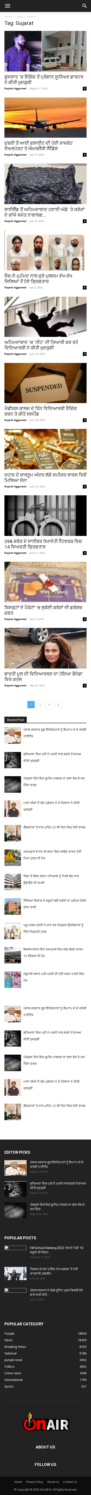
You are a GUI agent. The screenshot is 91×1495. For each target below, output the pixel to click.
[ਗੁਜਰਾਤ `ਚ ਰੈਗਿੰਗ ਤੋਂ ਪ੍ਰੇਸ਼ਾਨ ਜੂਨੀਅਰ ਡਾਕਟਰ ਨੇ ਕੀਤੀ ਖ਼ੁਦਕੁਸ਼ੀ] (45, 51)
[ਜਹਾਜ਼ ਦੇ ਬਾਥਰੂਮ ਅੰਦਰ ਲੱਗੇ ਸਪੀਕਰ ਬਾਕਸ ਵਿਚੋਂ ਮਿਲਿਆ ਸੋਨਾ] (45, 449)
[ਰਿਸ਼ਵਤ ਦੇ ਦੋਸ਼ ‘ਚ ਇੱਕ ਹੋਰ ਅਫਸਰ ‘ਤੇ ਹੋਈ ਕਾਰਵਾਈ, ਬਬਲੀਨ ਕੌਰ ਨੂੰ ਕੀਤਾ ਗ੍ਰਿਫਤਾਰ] (15, 1273)
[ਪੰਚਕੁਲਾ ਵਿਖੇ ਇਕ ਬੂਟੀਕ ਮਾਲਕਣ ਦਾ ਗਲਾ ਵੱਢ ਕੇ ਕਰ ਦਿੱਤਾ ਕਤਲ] (15, 1210)
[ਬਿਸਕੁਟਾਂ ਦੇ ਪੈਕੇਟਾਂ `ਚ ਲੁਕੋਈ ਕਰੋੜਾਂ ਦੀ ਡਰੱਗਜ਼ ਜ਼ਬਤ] (45, 582)
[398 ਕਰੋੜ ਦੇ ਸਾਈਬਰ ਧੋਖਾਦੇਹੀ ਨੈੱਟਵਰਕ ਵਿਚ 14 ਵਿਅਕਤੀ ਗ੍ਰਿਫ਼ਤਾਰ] (45, 515)
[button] (7, 6)
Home (8, 16)
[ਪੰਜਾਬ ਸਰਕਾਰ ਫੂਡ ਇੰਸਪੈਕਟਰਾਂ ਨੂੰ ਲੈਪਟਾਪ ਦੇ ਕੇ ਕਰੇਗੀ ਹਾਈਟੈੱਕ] (15, 1168)
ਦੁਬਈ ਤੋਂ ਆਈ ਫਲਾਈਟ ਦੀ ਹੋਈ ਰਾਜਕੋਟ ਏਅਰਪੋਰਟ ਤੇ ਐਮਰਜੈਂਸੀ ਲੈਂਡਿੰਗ (38, 146)
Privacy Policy (34, 1482)
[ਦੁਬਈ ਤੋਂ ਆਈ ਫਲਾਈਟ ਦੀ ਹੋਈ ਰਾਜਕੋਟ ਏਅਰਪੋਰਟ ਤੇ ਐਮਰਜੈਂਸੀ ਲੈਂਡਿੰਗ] (45, 117)
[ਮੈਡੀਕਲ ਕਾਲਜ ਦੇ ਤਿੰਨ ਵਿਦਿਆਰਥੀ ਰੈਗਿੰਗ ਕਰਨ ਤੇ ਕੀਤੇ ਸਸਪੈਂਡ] (45, 383)
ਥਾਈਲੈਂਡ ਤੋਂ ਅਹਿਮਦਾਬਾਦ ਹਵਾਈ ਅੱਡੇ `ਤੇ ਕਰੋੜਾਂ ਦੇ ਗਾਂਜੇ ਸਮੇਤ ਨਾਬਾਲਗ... (44, 212)
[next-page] (58, 704)
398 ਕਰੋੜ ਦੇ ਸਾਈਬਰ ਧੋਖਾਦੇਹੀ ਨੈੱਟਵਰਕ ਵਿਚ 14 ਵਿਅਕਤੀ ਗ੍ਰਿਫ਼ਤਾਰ (43, 544)
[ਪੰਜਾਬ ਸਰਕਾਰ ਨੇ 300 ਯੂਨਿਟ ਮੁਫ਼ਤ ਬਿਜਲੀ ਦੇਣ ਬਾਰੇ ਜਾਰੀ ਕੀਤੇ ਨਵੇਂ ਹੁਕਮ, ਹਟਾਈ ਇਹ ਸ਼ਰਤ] (15, 1294)
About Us (53, 1482)
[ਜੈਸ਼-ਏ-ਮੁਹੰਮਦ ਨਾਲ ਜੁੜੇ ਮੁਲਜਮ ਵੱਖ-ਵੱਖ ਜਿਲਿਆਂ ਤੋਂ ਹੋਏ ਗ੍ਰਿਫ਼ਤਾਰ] (45, 250)
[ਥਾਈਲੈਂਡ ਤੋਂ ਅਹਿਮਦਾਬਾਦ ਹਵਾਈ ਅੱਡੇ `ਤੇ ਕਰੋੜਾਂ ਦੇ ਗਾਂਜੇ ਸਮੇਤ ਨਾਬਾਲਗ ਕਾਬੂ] (45, 183)
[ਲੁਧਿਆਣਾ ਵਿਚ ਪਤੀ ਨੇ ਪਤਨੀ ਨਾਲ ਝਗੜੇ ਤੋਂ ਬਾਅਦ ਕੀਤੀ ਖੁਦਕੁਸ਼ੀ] (15, 1189)
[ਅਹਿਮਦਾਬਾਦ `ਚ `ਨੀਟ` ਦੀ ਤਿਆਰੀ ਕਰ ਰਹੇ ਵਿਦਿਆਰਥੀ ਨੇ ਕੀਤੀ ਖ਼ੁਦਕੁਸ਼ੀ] (45, 316)
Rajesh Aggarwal (15, 88)
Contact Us (70, 1482)
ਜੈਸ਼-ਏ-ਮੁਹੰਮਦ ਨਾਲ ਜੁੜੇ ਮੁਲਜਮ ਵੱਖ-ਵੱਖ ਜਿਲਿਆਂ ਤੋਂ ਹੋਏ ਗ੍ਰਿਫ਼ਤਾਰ (38, 278)
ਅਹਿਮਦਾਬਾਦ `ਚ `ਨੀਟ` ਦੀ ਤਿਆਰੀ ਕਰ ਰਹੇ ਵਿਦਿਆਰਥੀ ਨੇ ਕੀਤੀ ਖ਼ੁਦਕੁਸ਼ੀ (41, 345)
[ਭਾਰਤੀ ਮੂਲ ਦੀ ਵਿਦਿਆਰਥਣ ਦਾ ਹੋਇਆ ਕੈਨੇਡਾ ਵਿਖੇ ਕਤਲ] (45, 648)
